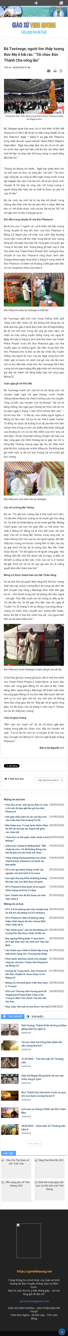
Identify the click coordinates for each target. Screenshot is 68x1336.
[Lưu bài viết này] (61, 70)
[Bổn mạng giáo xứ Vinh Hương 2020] (16, 1190)
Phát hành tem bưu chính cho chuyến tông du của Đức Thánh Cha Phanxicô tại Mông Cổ (26, 962)
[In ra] (55, 70)
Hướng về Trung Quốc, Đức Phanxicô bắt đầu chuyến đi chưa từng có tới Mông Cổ (26, 974)
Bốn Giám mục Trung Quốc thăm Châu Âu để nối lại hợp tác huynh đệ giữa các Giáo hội (26, 828)
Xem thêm (34, 1143)
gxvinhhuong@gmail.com (34, 1301)
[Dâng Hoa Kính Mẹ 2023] (50, 1168)
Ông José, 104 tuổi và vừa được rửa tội (26, 1006)
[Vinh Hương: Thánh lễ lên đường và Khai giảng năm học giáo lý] (9, 1029)
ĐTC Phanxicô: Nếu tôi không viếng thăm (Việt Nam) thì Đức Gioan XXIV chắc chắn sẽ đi (25, 921)
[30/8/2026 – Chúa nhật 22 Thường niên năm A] (9, 1129)
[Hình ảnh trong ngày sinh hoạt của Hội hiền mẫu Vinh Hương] (50, 1190)
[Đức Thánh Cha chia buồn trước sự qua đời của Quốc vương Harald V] (9, 1095)
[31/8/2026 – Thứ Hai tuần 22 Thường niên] (9, 1062)
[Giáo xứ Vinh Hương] (34, 27)
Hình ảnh (8, 1153)
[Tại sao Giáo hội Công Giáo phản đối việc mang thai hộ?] (9, 1045)
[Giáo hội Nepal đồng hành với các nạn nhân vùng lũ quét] (9, 1079)
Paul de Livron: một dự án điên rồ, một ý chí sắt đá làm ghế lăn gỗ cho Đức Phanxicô (26, 808)
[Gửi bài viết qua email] (49, 70)
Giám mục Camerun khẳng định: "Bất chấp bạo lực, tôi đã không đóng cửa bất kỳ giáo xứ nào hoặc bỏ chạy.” (25, 849)
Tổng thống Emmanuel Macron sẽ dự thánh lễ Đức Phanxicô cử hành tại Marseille (25, 861)
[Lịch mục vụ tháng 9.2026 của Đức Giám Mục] (9, 1112)
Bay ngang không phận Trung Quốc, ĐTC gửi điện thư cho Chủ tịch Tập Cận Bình (27, 942)
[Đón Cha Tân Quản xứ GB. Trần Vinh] (16, 1168)
